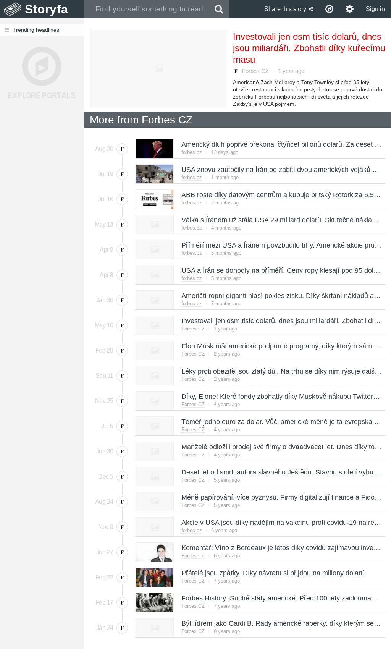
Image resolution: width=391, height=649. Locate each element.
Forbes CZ (255, 71)
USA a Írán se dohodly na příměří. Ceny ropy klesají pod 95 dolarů (282, 270)
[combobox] (146, 9)
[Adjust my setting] (349, 9)
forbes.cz (191, 152)
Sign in (375, 9)
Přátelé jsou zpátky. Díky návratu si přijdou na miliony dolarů (272, 573)
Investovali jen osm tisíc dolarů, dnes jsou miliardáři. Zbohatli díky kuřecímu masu (309, 48)
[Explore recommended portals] (329, 9)
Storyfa (46, 9)
